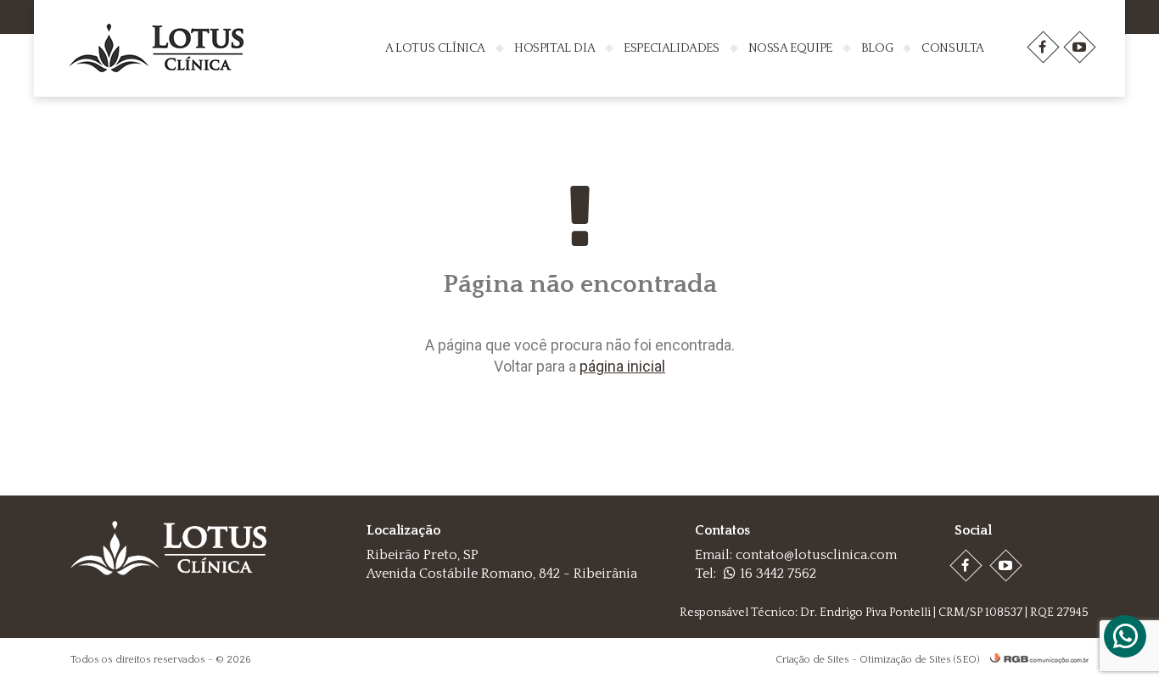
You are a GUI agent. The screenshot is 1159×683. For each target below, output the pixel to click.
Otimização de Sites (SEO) (919, 659)
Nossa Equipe (790, 48)
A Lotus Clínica (435, 48)
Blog (877, 48)
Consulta (952, 48)
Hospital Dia (554, 48)
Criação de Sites (812, 659)
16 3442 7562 (778, 573)
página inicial (622, 366)
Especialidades (671, 48)
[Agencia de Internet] (1035, 659)
